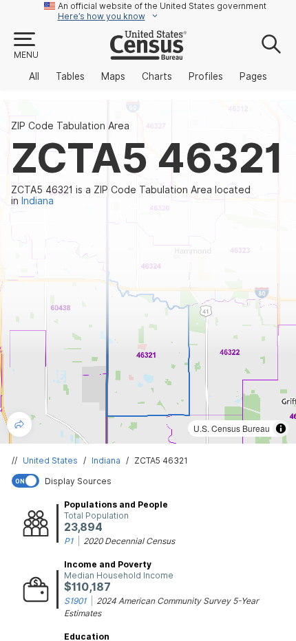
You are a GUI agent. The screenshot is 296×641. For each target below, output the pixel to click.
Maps (113, 76)
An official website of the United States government (162, 6)
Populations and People (116, 504)
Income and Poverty (107, 564)
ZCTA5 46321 (161, 460)
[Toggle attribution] (281, 428)
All (34, 76)
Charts (157, 76)
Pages (253, 76)
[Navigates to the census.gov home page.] (148, 54)
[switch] (151, 481)
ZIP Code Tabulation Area (70, 125)
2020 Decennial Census (129, 541)
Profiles (206, 76)
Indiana (106, 460)
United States (50, 460)
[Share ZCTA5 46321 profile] (19, 424)
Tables (70, 76)
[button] (25, 46)
